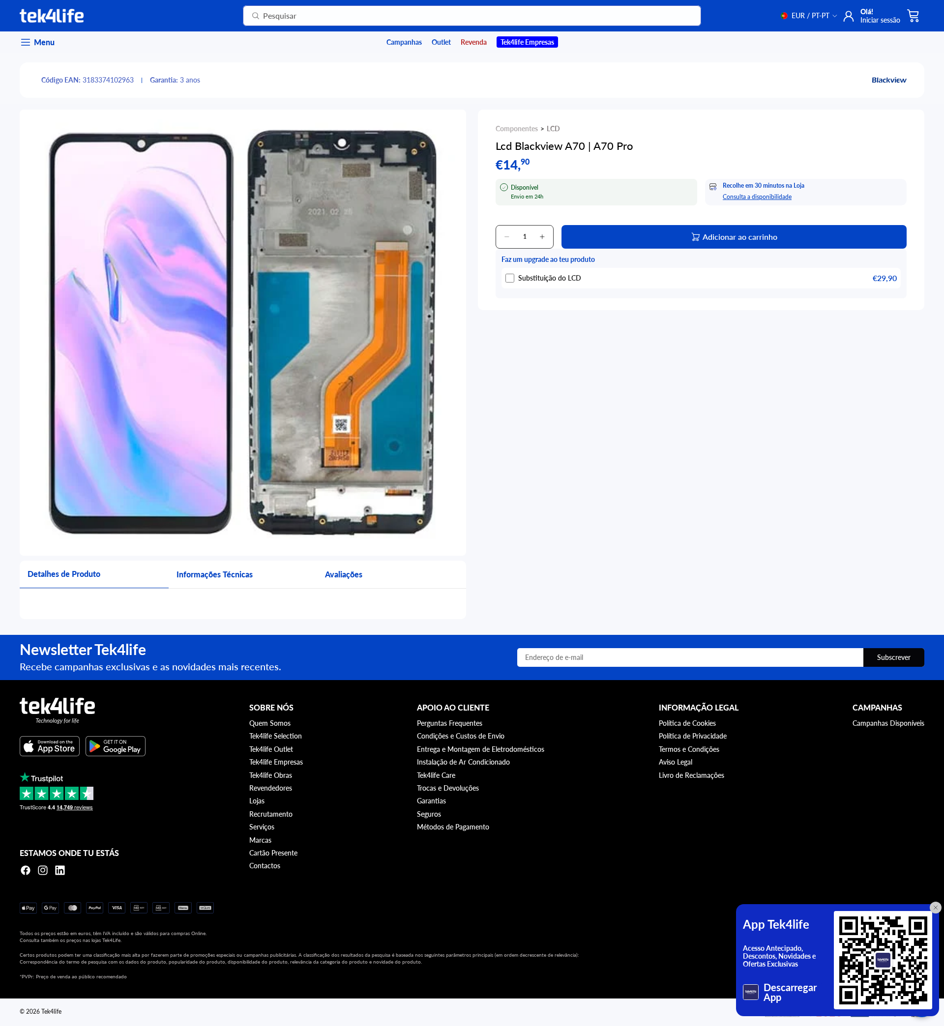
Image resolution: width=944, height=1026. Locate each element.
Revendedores (270, 788)
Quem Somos (270, 723)
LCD (553, 128)
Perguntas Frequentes (449, 723)
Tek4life (51, 1011)
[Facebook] (25, 870)
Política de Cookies (687, 723)
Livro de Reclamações (691, 775)
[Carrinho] (913, 16)
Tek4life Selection (275, 736)
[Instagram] (43, 870)
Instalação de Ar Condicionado (463, 762)
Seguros (429, 814)
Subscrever (894, 657)
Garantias (431, 801)
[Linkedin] (60, 870)
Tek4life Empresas (276, 762)
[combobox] (460, 16)
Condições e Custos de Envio (460, 736)
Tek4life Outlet (271, 749)
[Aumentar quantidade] (542, 237)
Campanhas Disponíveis (888, 723)
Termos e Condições (689, 749)
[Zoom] (243, 333)
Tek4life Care (436, 775)
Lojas (257, 801)
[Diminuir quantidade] (507, 237)
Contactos (264, 865)
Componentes (517, 128)
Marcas (260, 840)
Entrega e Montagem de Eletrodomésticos (480, 749)
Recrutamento (271, 814)
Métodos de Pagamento (453, 827)
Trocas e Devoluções (448, 788)
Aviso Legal (675, 762)
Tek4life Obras (270, 775)
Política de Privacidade (693, 736)
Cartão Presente (273, 853)
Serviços (261, 827)
